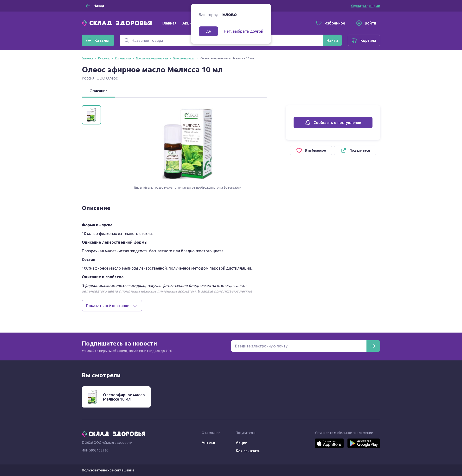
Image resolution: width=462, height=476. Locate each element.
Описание (99, 91)
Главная (169, 23)
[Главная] (118, 22)
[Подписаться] (373, 346)
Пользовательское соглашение (108, 470)
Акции (188, 23)
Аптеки (208, 442)
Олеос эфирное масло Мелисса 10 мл (124, 397)
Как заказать (248, 451)
